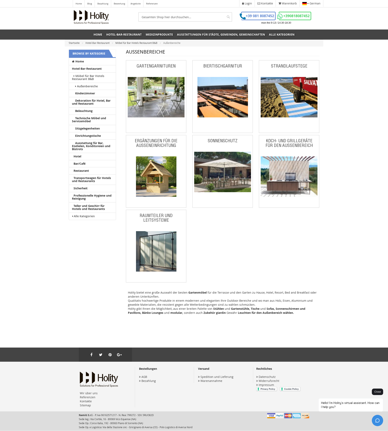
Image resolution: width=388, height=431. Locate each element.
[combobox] (185, 17)
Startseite (74, 42)
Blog (89, 3)
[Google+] (119, 355)
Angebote (136, 3)
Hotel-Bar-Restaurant (97, 42)
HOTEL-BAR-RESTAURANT (124, 34)
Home (79, 3)
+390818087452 (296, 15)
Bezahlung (102, 3)
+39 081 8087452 (260, 15)
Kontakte (86, 401)
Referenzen (152, 3)
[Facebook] (91, 355)
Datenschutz (267, 377)
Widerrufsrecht (269, 381)
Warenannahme (211, 381)
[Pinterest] (110, 355)
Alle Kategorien (281, 34)
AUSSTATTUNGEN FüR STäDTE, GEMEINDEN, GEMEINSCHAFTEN (221, 34)
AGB (144, 377)
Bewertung (119, 3)
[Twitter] (100, 355)
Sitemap (85, 405)
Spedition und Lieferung (216, 377)
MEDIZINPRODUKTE (159, 34)
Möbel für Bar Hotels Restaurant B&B (136, 42)
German (315, 3)
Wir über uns (89, 393)
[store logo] (91, 17)
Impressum (266, 385)
